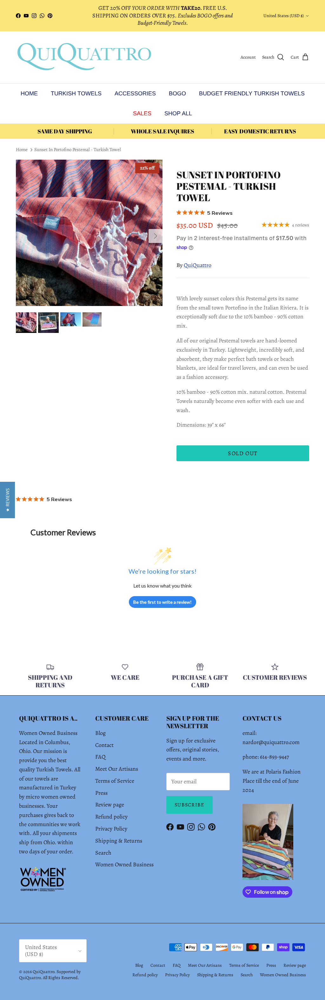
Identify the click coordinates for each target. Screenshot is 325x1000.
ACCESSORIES (135, 93)
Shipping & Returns (118, 840)
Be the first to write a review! (162, 602)
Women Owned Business (124, 864)
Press (101, 793)
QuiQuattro (197, 265)
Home (22, 150)
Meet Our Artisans (116, 769)
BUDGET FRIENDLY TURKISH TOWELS (252, 93)
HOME (29, 93)
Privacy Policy (111, 828)
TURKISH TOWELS (76, 93)
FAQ (100, 757)
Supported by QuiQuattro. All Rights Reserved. (50, 975)
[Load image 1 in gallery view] (89, 233)
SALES (142, 113)
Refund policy (111, 816)
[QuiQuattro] (84, 57)
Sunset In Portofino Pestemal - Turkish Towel (77, 150)
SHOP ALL (178, 113)
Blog (100, 733)
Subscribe (189, 804)
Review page (109, 804)
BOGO (177, 93)
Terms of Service (114, 781)
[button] (7, 500)
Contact (104, 745)
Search (103, 853)
